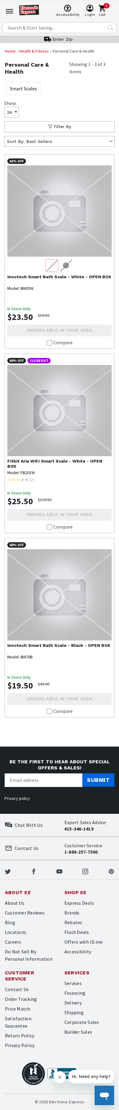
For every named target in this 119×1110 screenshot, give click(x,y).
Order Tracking (21, 999)
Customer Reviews (25, 913)
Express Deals (79, 903)
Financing (74, 993)
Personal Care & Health (27, 68)
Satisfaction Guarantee (18, 1022)
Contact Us (17, 989)
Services (73, 983)
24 (9, 112)
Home (10, 51)
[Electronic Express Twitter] (8, 871)
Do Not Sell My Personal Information (28, 955)
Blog (10, 922)
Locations (15, 932)
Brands (71, 913)
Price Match (18, 1009)
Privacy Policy (19, 1045)
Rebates (73, 922)
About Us (14, 903)
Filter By (62, 126)
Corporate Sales (81, 1022)
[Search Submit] (110, 27)
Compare (63, 342)
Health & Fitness (34, 51)
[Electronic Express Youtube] (59, 871)
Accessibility (77, 952)
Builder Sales (78, 1032)
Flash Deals (76, 932)
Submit (98, 780)
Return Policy (19, 1035)
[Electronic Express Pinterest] (111, 871)
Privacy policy (17, 798)
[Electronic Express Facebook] (34, 871)
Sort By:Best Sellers (29, 141)
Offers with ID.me (83, 942)
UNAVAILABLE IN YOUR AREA (60, 330)
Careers (13, 942)
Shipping (74, 1012)
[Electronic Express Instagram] (85, 871)
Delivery (73, 1003)
